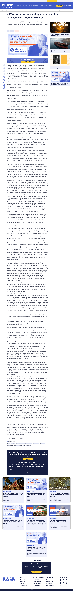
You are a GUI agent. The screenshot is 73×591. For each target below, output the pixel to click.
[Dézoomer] (4, 74)
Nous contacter (23, 579)
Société (45, 10)
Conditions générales (37, 583)
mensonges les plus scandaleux (30, 76)
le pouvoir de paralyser (32, 150)
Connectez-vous (30, 472)
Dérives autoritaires (28, 443)
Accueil (19, 5)
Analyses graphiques (34, 5)
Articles (25, 5)
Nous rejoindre (22, 581)
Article (24, 445)
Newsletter (48, 579)
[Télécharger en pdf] (4, 68)
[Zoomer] (4, 71)
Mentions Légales (36, 579)
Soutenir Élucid (49, 583)
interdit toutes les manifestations (35, 164)
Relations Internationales (20, 443)
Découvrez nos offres (52, 1)
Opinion (28, 518)
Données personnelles (37, 581)
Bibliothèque (44, 5)
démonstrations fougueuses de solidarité (18, 73)
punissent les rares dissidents (27, 109)
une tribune (9, 176)
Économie (18, 10)
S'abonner (36, 571)
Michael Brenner (45, 31)
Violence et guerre (10, 445)
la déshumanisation (35, 112)
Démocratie (53, 10)
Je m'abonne (28, 61)
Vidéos (51, 5)
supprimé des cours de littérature (33, 302)
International (13, 443)
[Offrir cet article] (4, 65)
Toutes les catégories (7, 10)
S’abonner (28, 459)
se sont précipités (26, 82)
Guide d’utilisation (23, 585)
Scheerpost (13, 438)
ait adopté (9, 330)
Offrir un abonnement (50, 585)
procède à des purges (12, 182)
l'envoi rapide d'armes (35, 73)
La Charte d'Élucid (36, 585)
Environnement (35, 10)
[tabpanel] (27, 252)
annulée (16, 303)
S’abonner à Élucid (49, 581)
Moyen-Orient (28, 445)
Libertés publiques (36, 443)
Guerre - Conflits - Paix (18, 445)
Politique (26, 10)
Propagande (42, 443)
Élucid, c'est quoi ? (23, 583)
